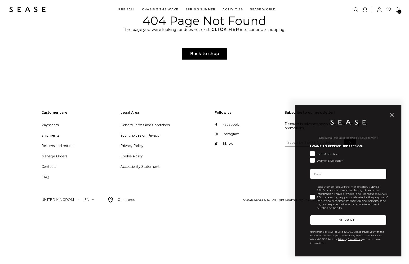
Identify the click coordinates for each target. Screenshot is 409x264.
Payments (50, 125)
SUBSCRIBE (348, 220)
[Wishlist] (389, 9)
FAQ (45, 177)
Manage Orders (54, 156)
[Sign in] (379, 9)
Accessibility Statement (140, 166)
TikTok (227, 143)
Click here (227, 29)
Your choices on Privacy (140, 135)
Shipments (50, 135)
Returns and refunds (58, 146)
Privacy (342, 239)
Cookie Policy (131, 156)
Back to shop (204, 53)
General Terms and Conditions (145, 125)
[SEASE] (27, 9)
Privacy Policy (131, 146)
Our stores (126, 200)
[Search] (356, 9)
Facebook (230, 124)
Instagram (231, 134)
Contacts (48, 166)
